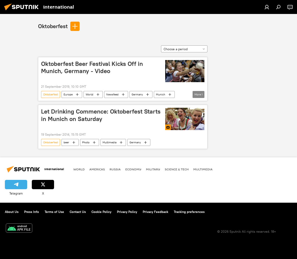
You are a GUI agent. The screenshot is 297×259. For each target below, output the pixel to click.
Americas (97, 169)
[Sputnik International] (22, 11)
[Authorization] (266, 7)
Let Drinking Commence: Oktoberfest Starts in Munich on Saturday (101, 115)
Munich (160, 94)
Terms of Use (54, 212)
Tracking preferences (189, 212)
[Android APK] (19, 228)
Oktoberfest (53, 26)
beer (66, 142)
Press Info (31, 212)
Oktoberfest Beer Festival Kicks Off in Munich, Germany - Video (92, 67)
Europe (68, 94)
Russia (115, 169)
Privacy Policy (127, 212)
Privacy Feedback (155, 212)
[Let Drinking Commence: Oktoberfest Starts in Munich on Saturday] (184, 119)
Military (153, 169)
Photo (86, 142)
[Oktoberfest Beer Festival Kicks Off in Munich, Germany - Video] (184, 71)
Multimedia (109, 142)
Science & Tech (177, 169)
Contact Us (78, 212)
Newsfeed (112, 94)
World (89, 94)
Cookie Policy (101, 212)
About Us (12, 212)
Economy (133, 169)
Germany (137, 94)
